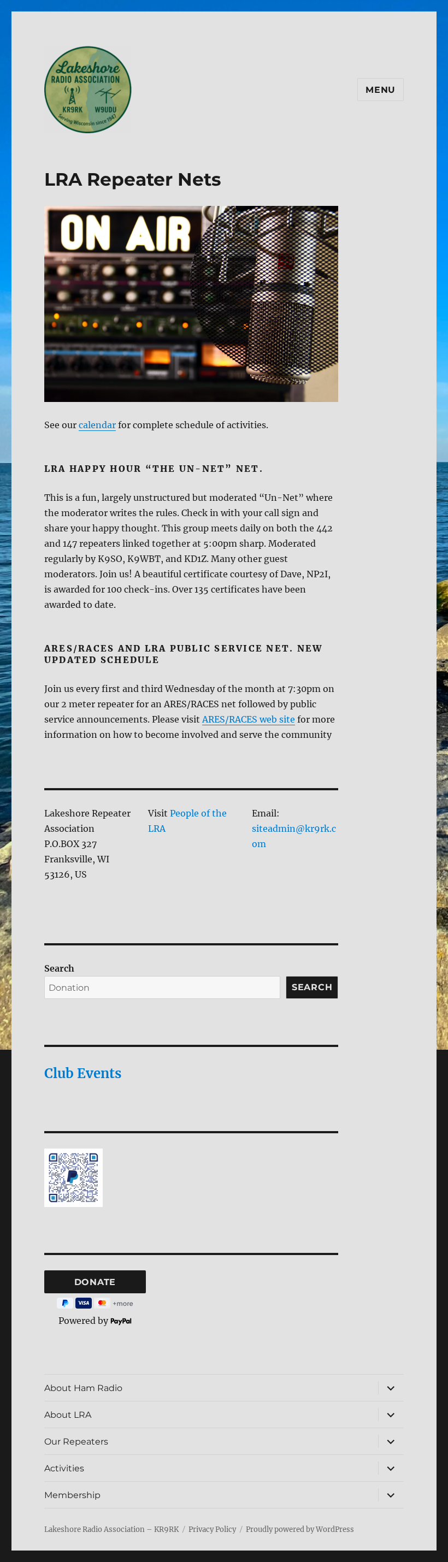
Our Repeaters (76, 1441)
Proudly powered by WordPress (300, 1529)
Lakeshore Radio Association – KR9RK (111, 1529)
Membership (72, 1495)
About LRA (67, 1415)
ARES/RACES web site (248, 719)
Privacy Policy (212, 1529)
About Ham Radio (83, 1388)
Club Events (82, 1073)
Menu (381, 90)
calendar (97, 424)
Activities (64, 1468)
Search (59, 968)
